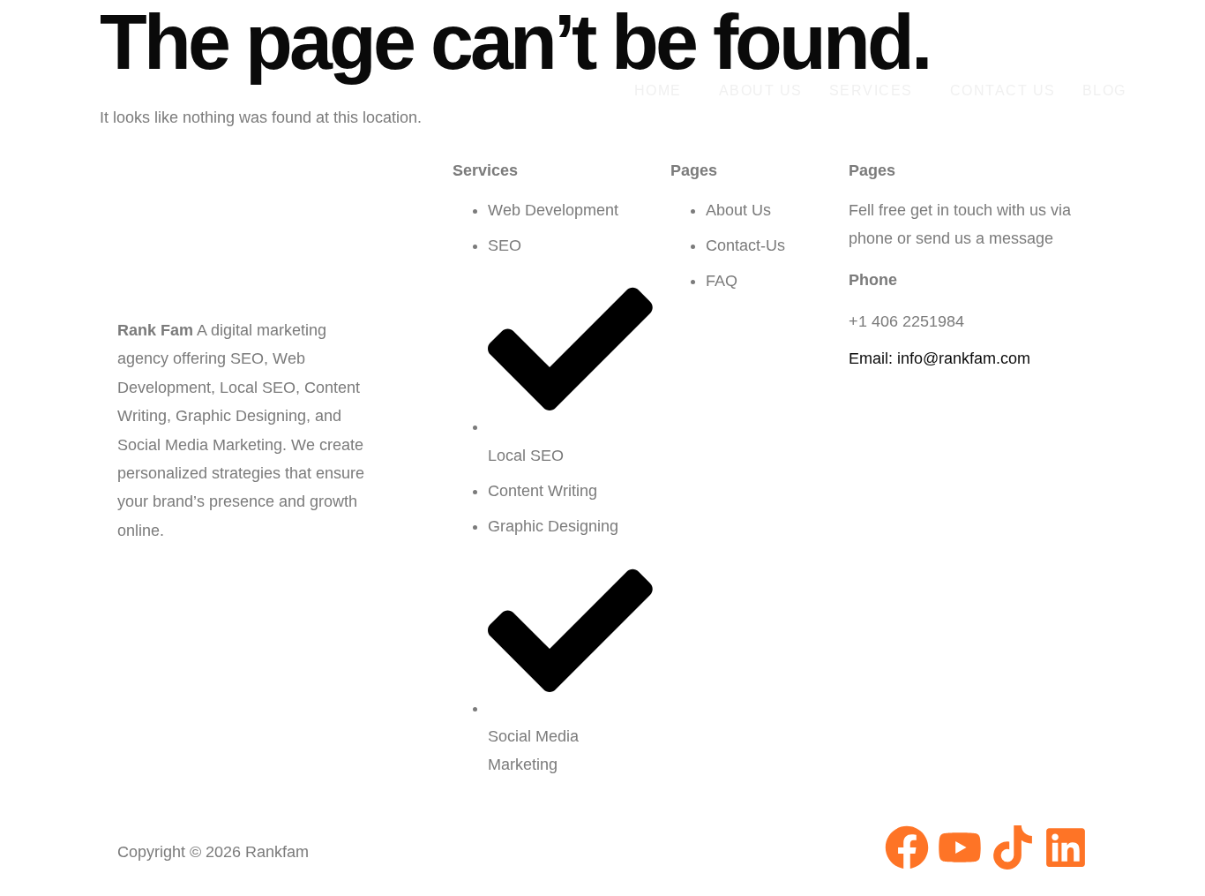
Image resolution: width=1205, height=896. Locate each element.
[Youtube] (960, 847)
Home (658, 90)
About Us (761, 90)
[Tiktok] (1013, 847)
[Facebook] (907, 847)
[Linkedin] (1066, 847)
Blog (1104, 90)
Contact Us (1003, 90)
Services (871, 90)
